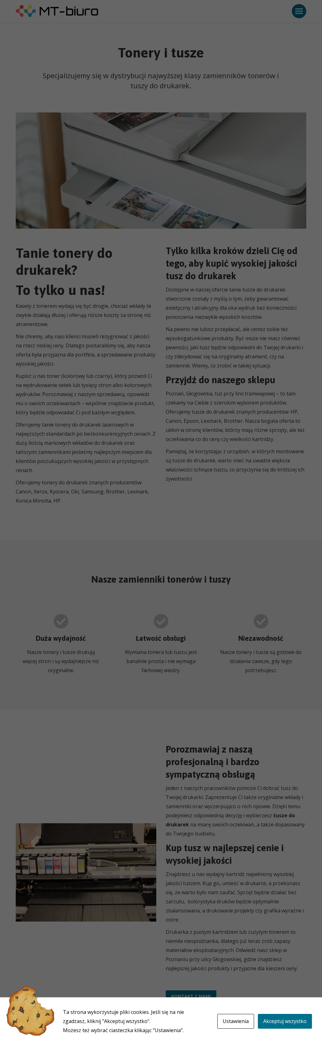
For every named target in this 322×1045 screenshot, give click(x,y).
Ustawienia (236, 1021)
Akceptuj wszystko (285, 1021)
